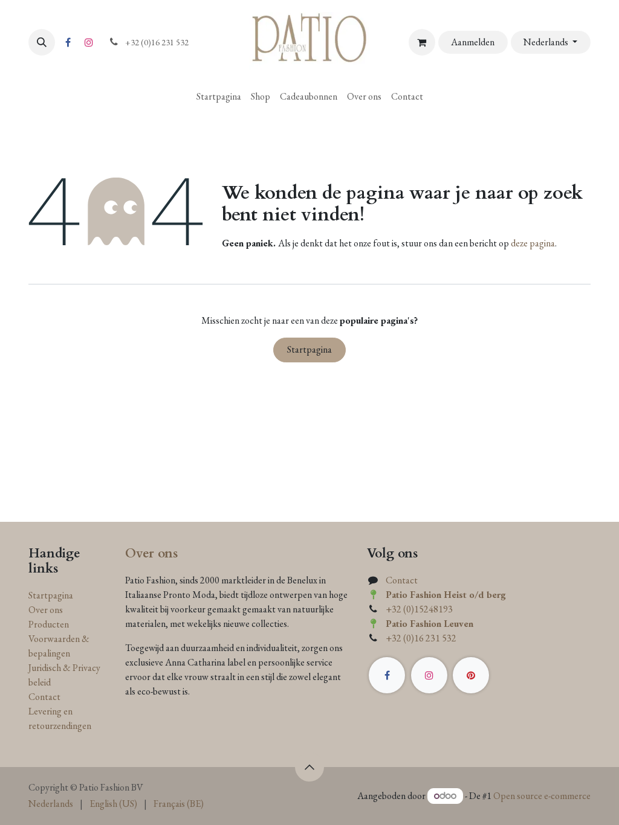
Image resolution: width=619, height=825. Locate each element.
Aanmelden (472, 42)
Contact (44, 696)
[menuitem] (219, 97)
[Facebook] (67, 42)
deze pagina (533, 243)
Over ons (45, 609)
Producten (48, 624)
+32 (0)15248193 (419, 609)
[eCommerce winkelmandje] (422, 42)
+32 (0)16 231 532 (421, 638)
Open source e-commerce (542, 795)
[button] (41, 42)
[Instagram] (89, 42)
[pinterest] (471, 675)
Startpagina (309, 349)
